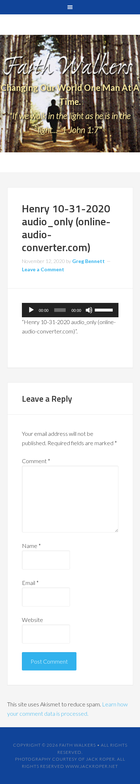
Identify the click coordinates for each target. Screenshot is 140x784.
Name (31, 545)
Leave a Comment (43, 269)
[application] (70, 310)
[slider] (105, 309)
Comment (36, 460)
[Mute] (89, 310)
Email (30, 582)
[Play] (31, 310)
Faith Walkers (77, 745)
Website (32, 619)
